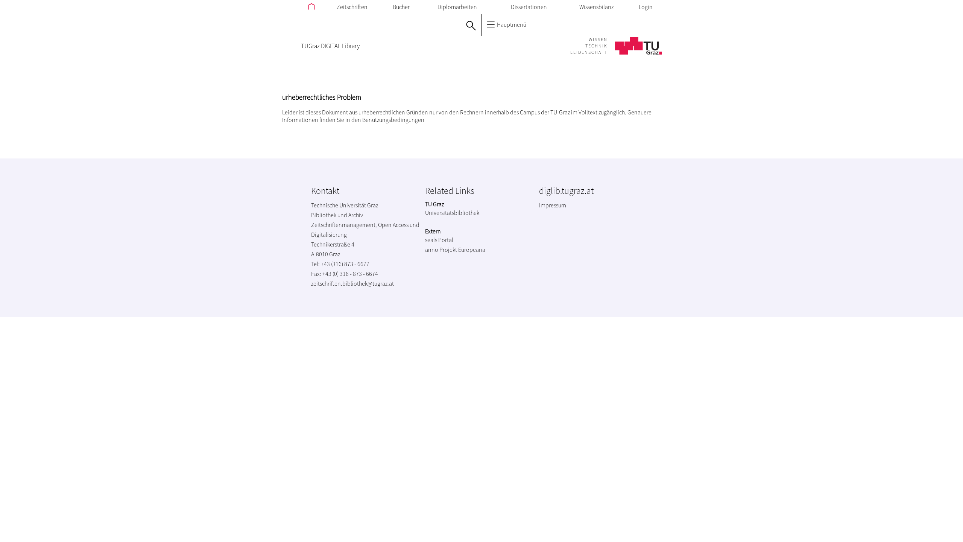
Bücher (401, 7)
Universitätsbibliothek (452, 212)
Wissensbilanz (596, 7)
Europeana (471, 249)
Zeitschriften (352, 7)
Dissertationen (529, 7)
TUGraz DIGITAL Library (330, 46)
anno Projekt (441, 249)
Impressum (552, 205)
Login (646, 7)
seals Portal (439, 240)
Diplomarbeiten (457, 7)
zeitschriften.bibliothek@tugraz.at (352, 283)
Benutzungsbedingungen (393, 119)
